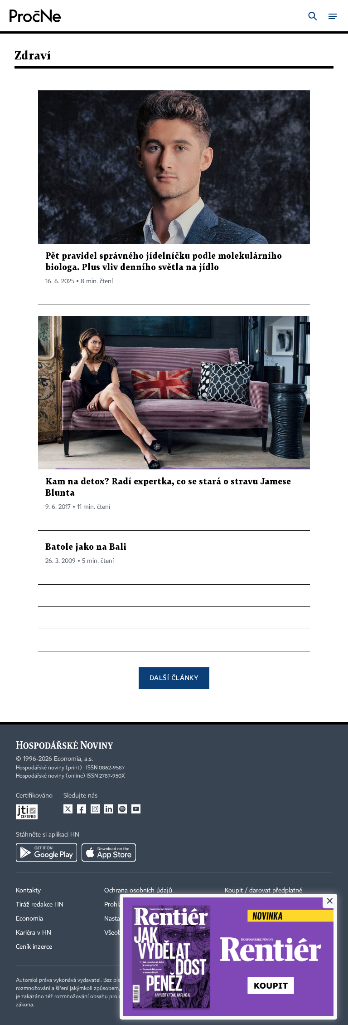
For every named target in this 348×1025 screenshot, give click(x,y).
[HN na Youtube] (135, 808)
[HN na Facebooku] (81, 808)
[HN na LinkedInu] (108, 808)
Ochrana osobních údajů (138, 890)
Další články (174, 677)
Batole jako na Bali (85, 547)
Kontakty (28, 890)
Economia (29, 919)
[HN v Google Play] (46, 852)
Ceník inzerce (34, 947)
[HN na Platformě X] (67, 808)
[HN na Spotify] (122, 808)
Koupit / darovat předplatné (263, 890)
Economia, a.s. (73, 759)
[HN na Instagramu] (95, 808)
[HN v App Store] (109, 852)
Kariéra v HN (33, 933)
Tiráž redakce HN (39, 905)
